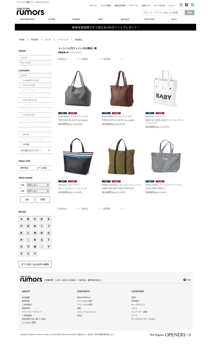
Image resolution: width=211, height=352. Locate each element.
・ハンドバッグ (28, 95)
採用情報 (26, 301)
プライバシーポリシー (32, 312)
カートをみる (159, 5)
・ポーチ (25, 134)
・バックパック (28, 115)
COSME (51, 19)
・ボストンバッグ (29, 90)
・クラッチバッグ (29, 100)
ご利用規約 (27, 304)
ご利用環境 (27, 315)
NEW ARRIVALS (27, 19)
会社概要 (26, 297)
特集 (79, 308)
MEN (100, 19)
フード (134, 315)
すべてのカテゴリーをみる (143, 319)
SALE (174, 19)
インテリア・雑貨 (139, 312)
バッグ (24, 75)
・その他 (25, 144)
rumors (30, 11)
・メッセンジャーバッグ (32, 105)
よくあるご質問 (29, 322)
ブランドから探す (85, 304)
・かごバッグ (27, 125)
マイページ (133, 5)
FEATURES (149, 19)
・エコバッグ (27, 129)
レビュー (172, 5)
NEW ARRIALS (83, 297)
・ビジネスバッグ (29, 120)
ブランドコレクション (87, 312)
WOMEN (76, 19)
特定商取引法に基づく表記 (34, 319)
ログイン (93, 5)
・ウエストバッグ (29, 110)
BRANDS (125, 19)
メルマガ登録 (105, 5)
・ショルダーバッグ (30, 80)
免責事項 (26, 308)
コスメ (134, 308)
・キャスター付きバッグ (32, 139)
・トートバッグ (28, 85)
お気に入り (146, 5)
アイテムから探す (85, 301)
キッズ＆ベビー (138, 304)
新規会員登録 (120, 5)
